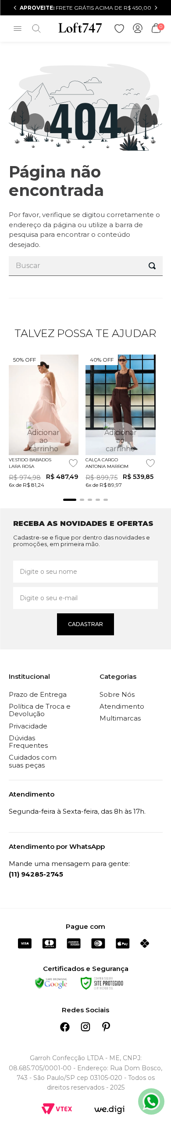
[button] (69, 500)
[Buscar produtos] (152, 265)
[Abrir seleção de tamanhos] (43, 437)
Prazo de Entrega (38, 694)
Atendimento (122, 706)
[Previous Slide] (15, 8)
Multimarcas (120, 718)
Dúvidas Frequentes (28, 742)
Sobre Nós (117, 694)
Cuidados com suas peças (33, 761)
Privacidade (28, 726)
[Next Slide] (155, 8)
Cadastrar (85, 624)
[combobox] (86, 266)
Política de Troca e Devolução (40, 710)
